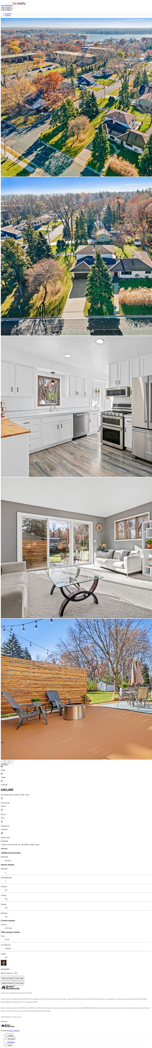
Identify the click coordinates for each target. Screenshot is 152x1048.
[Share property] (11, 761)
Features (7, 15)
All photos (5, 764)
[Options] (3, 761)
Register (9, 10)
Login (3, 10)
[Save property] (7, 761)
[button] (76, 97)
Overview (8, 13)
